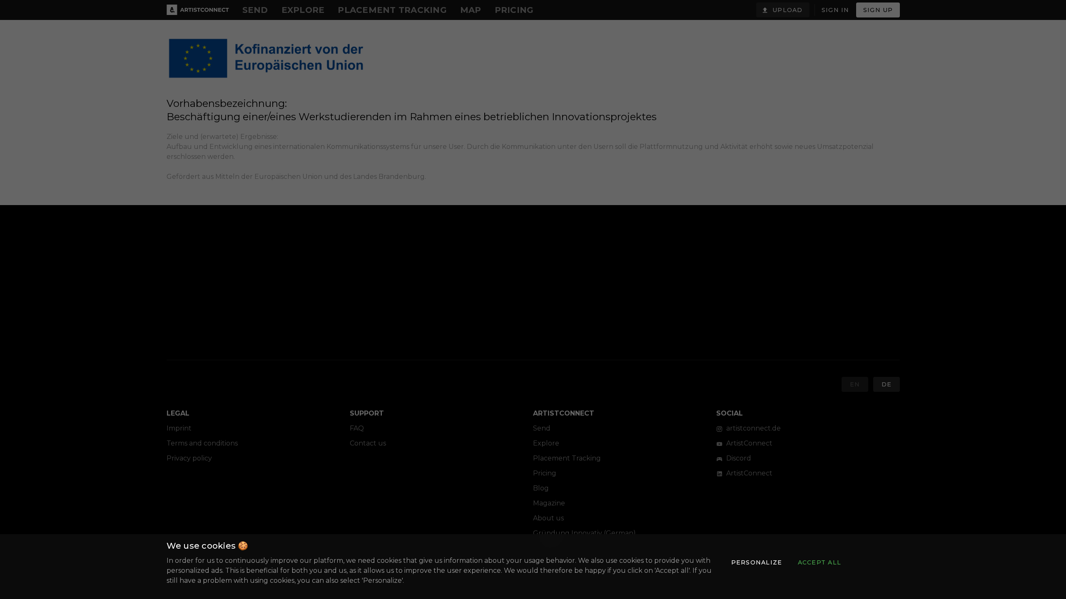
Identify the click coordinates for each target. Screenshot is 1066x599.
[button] (756, 562)
